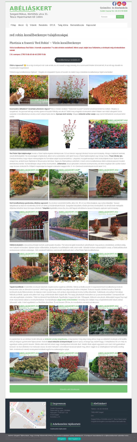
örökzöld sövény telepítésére (56, 339)
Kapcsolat (91, 25)
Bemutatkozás (77, 25)
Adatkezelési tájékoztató (58, 429)
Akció (21, 25)
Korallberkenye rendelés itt (68, 60)
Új (27, 25)
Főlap (13, 25)
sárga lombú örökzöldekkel (67, 300)
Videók (33, 25)
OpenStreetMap (40, 427)
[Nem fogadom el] (134, 437)
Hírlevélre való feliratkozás (69, 389)
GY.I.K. (53, 25)
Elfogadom (61, 439)
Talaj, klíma (63, 25)
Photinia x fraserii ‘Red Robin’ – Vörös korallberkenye (45, 43)
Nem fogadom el (74, 439)
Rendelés (43, 25)
